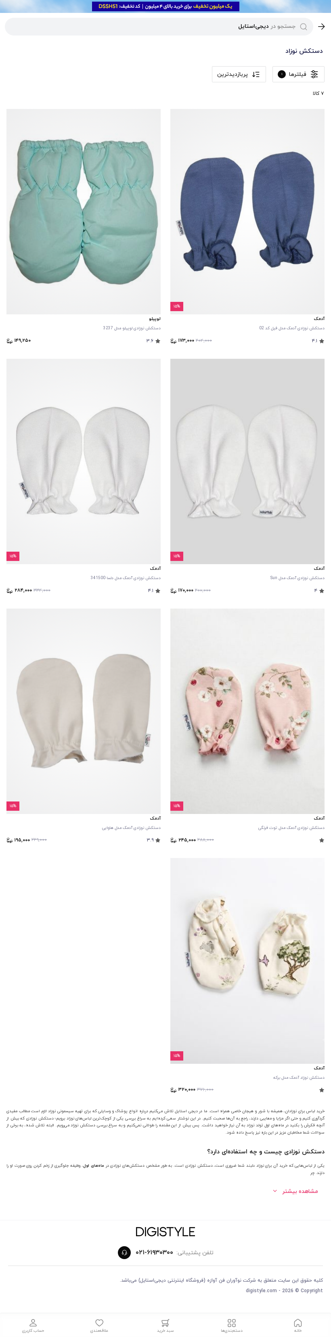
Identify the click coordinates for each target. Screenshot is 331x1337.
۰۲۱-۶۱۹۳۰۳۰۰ (154, 1252)
